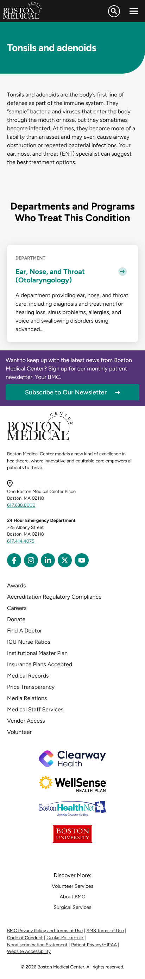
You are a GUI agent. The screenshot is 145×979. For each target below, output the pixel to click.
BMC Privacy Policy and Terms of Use (45, 931)
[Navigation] (133, 11)
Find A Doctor (24, 630)
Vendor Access (26, 720)
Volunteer (19, 732)
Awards (16, 585)
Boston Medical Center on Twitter (65, 560)
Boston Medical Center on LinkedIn (48, 560)
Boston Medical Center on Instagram (31, 560)
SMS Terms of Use (105, 931)
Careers (16, 608)
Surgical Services (72, 907)
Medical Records (28, 675)
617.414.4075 (20, 541)
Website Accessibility (29, 951)
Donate (16, 619)
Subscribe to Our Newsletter (66, 392)
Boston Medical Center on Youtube (82, 560)
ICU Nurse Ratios (28, 641)
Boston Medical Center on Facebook (14, 560)
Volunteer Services (72, 886)
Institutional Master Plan (37, 653)
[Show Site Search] (114, 11)
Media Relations (27, 698)
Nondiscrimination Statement (37, 945)
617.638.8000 (21, 505)
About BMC (73, 897)
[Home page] (40, 439)
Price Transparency (31, 687)
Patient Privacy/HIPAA (94, 945)
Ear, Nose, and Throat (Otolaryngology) (50, 275)
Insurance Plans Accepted (39, 664)
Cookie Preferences (65, 937)
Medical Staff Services (35, 709)
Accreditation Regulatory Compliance (54, 596)
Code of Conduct (25, 938)
